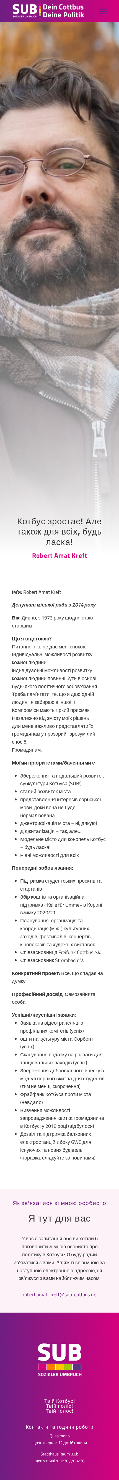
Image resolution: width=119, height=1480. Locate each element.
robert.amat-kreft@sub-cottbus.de (59, 1294)
